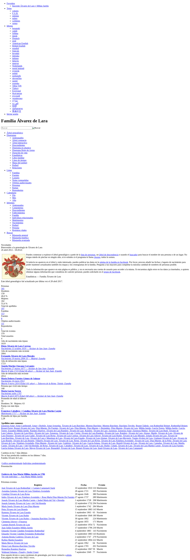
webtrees (16, 21)
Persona (15, 228)
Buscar (10, 233)
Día (13, 195)
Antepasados (18, 138)
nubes (14, 18)
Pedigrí (15, 165)
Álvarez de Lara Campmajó (130, 448)
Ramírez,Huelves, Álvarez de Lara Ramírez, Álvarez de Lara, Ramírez (61, 431)
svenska (15, 83)
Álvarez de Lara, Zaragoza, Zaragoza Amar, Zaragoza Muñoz (120, 431)
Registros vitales (19, 230)
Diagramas (11, 135)
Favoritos (11, 3)
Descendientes (18, 145)
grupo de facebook (112, 272)
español (15, 48)
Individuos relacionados (22, 218)
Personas (16, 185)
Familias (16, 173)
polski (15, 73)
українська (17, 98)
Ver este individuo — (22, 476)
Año (14, 200)
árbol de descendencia (109, 254)
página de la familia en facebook (114, 262)
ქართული (17, 108)
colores (15, 11)
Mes (14, 198)
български (17, 93)
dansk (14, 36)
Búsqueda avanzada (21, 240)
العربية (15, 103)
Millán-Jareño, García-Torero (151, 428)
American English (20, 43)
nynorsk (15, 71)
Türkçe (15, 88)
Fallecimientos (18, 213)
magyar (15, 63)
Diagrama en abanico (21, 148)
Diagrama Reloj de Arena (23, 150)
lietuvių (15, 61)
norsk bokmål (18, 68)
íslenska (15, 56)
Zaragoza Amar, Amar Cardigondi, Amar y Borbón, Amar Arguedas (31, 426)
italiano (15, 58)
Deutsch (15, 38)
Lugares (15, 178)
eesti (14, 41)
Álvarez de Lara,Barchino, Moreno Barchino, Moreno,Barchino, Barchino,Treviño (98, 426)
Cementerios (17, 208)
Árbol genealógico (15, 133)
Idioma (10, 26)
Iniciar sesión (12, 114)
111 (2, 323)
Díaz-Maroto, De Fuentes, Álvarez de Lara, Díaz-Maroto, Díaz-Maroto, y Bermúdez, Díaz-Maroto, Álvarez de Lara (87, 428)
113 (2, 313)
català (14, 31)
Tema (9, 8)
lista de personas (88, 254)
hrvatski (15, 53)
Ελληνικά (16, 91)
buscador (134, 254)
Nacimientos (17, 223)
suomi (15, 81)
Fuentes (15, 175)
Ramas (15, 188)
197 (2, 308)
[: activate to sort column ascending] (94, 485)
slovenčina (17, 78)
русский (16, 96)
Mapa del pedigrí (19, 163)
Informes (10, 203)
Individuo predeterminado (34, 463)
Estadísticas (17, 155)
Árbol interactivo (19, 143)
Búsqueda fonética (20, 238)
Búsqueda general (20, 235)
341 (2, 288)
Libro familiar (18, 158)
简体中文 (16, 111)
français (15, 51)
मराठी (14, 106)
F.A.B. (15, 13)
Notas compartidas (20, 180)
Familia (15, 215)
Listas (9, 170)
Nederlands (17, 66)
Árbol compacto (19, 140)
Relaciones (17, 168)
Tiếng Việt (16, 86)
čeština (15, 33)
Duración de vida (19, 153)
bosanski (16, 28)
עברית (15, 101)
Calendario (11, 193)
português (16, 76)
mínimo (15, 16)
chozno (97, 257)
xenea (14, 23)
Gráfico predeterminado (12, 463)
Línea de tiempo (19, 160)
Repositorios (17, 190)
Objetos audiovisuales (21, 183)
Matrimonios (17, 220)
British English (18, 46)
